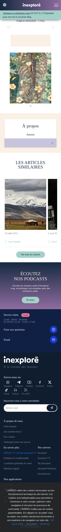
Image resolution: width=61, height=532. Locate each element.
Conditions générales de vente (18, 463)
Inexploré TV (44, 458)
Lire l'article (14, 241)
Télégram (19, 386)
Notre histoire (10, 426)
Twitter (50, 386)
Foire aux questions (14, 329)
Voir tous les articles (30, 254)
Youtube (29, 386)
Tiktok (6, 394)
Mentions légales (11, 468)
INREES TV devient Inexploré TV (20, 453)
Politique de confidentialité (16, 458)
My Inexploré (44, 463)
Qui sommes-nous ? (13, 431)
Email (7, 339)
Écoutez (30, 300)
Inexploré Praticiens (47, 468)
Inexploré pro (44, 473)
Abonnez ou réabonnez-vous (16, 13)
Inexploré (42, 453)
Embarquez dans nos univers (17, 442)
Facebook (40, 386)
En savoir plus (33, 157)
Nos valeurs (9, 437)
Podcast (15, 394)
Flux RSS (26, 394)
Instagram (8, 386)
